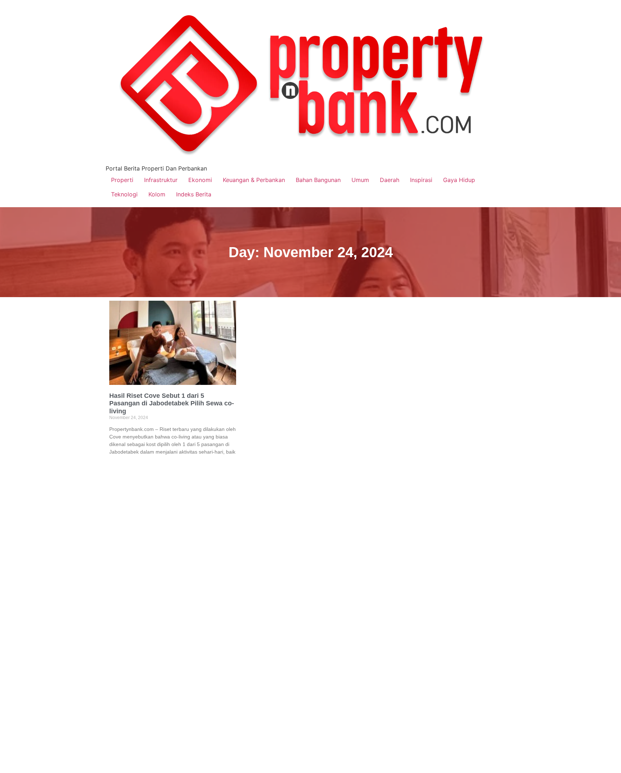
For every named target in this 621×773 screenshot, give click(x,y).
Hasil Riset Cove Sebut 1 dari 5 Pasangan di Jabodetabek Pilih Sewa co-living (171, 403)
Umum (360, 179)
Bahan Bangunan (318, 179)
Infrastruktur (161, 179)
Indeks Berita (193, 194)
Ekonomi (200, 179)
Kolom (156, 194)
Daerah (389, 179)
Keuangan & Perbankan (254, 179)
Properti (122, 179)
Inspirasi (421, 179)
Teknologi (124, 194)
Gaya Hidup (459, 179)
